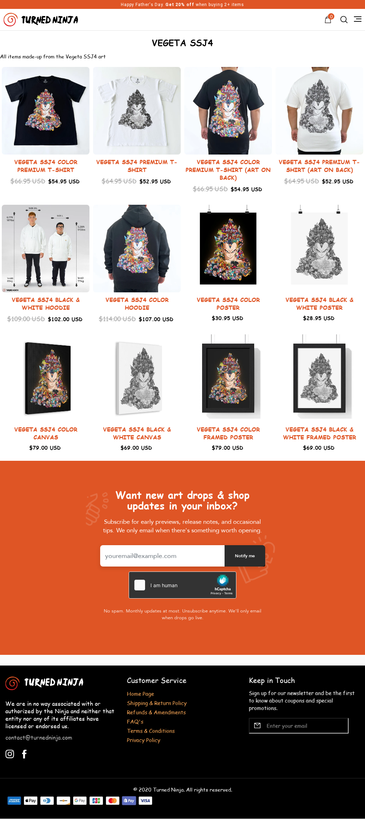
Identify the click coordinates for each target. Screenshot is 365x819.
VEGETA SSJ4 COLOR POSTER (228, 304)
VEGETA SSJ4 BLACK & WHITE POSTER (319, 304)
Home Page (140, 693)
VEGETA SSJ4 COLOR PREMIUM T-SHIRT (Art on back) (228, 170)
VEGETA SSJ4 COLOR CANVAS (45, 433)
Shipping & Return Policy (157, 702)
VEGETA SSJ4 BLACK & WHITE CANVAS (137, 433)
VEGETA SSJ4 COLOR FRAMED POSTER (228, 433)
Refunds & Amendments (156, 712)
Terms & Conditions (151, 730)
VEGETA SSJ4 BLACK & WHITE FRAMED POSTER (319, 433)
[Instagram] (9, 753)
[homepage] (42, 18)
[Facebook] (24, 753)
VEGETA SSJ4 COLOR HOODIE (137, 304)
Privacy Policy (143, 740)
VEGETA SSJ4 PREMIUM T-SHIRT (137, 166)
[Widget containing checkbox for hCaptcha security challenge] (182, 585)
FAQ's (135, 721)
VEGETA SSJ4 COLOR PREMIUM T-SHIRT (45, 166)
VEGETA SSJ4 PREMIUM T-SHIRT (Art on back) (319, 166)
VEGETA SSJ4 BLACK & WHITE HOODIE (45, 304)
